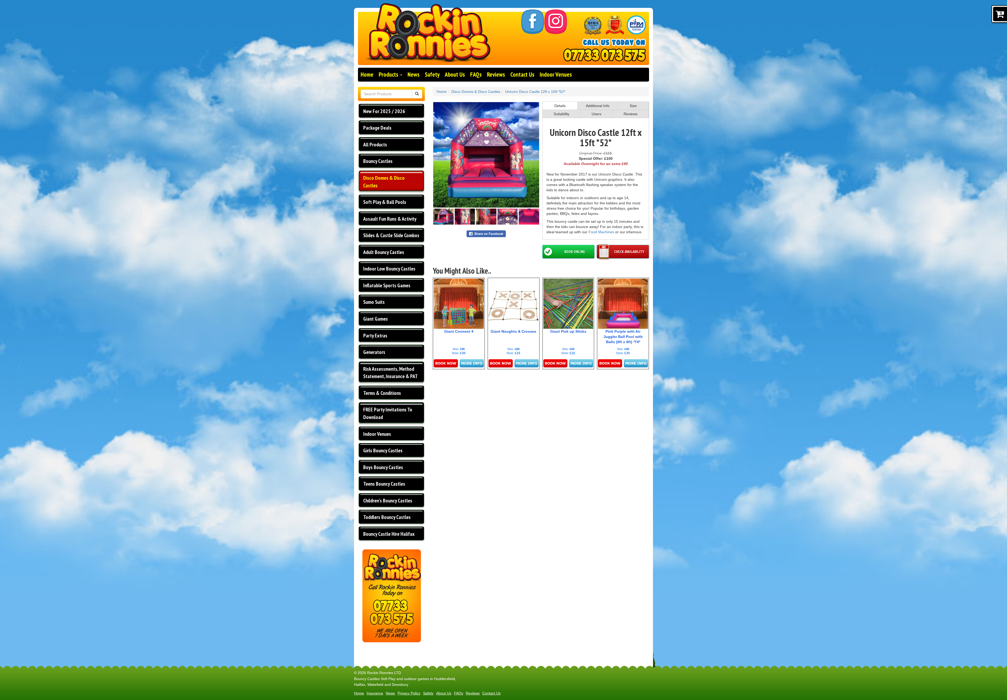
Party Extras (375, 335)
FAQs (476, 74)
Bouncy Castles (378, 161)
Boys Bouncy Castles (383, 467)
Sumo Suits (374, 302)
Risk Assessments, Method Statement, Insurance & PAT (390, 372)
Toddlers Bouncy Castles (387, 517)
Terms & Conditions (382, 393)
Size (633, 106)
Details (560, 106)
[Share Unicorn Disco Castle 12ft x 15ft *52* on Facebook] (486, 233)
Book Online (574, 251)
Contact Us (522, 74)
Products (389, 74)
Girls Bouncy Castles (383, 450)
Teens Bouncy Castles (384, 483)
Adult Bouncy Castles (383, 252)
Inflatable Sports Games (386, 285)
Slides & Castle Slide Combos (391, 235)
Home (367, 74)
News (414, 74)
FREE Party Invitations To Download (387, 413)
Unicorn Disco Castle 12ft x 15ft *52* (535, 91)
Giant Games (375, 318)
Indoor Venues (556, 74)
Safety (432, 74)
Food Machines (601, 232)
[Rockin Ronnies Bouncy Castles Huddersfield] (427, 38)
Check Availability (629, 251)
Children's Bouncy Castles (387, 500)
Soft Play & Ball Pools (384, 202)
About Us (455, 74)
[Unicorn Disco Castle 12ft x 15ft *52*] (486, 155)
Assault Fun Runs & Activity (389, 218)
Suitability (561, 114)
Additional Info (597, 106)
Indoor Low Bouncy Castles (389, 268)
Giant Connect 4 (458, 331)
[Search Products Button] (417, 93)
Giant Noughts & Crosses (513, 331)
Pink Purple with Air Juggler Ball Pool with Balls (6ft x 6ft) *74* (623, 336)
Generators (374, 352)
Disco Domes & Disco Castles (384, 181)
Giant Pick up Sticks (568, 331)
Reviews (496, 74)
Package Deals (377, 127)
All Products (375, 144)
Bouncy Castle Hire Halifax (389, 534)
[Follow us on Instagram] (555, 21)
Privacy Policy (409, 693)
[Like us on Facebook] (532, 21)
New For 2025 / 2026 (384, 111)
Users (596, 114)
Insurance (375, 693)
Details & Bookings (459, 363)
